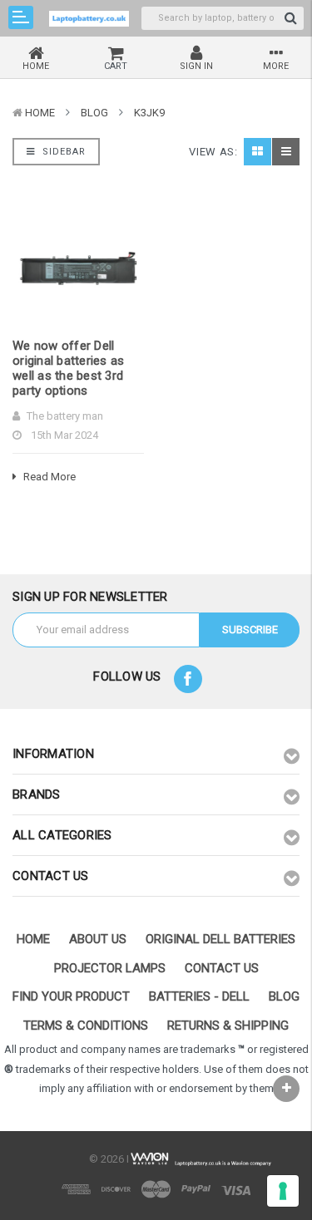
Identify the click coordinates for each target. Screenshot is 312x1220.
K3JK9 (149, 112)
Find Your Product (71, 996)
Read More (48, 476)
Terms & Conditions (85, 1025)
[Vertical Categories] (20, 17)
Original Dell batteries (220, 939)
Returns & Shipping (228, 1025)
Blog (94, 112)
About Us (97, 939)
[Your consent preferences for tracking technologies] (283, 1191)
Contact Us (222, 968)
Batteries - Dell (199, 996)
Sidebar (62, 151)
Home (40, 112)
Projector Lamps (110, 968)
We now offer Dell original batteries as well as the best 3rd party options (68, 368)
